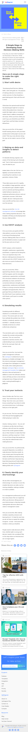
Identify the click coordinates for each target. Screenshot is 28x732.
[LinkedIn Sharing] (18, 545)
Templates (5, 678)
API (3, 686)
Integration (5, 681)
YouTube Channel (7, 721)
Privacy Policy (11, 727)
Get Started (22, 666)
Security (4, 691)
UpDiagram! (16, 465)
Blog (3, 716)
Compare (4, 708)
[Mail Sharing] (24, 545)
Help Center (5, 719)
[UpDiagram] (7, 2)
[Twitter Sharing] (21, 545)
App (3, 683)
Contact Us (5, 703)
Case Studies (5, 706)
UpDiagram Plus (6, 701)
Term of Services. (20, 727)
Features (4, 676)
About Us (4, 698)
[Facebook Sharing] (15, 545)
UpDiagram (8, 357)
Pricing (4, 688)
